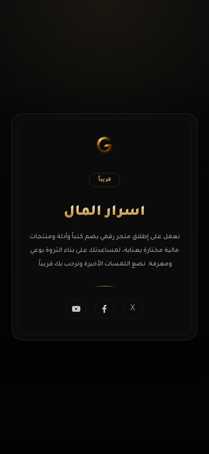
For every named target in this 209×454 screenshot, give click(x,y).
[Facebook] (104, 309)
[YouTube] (76, 309)
